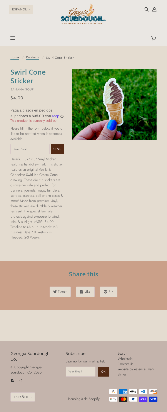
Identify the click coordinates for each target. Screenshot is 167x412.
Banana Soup (22, 89)
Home (14, 57)
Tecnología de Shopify (84, 398)
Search (122, 353)
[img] (146, 9)
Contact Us (125, 363)
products (32, 57)
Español (19, 9)
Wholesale (125, 358)
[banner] (83, 13)
